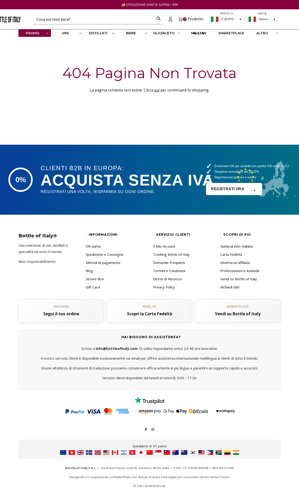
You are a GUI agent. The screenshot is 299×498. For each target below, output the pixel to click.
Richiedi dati (229, 287)
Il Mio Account (164, 246)
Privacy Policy (164, 287)
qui (157, 90)
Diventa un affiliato (235, 262)
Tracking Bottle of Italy (171, 254)
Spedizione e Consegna (104, 254)
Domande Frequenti (169, 262)
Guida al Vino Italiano (236, 246)
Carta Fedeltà (231, 254)
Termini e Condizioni (169, 270)
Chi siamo (93, 246)
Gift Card (93, 287)
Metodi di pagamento (103, 262)
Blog (89, 270)
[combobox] (94, 19)
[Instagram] (152, 429)
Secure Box (95, 279)
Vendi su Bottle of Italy (238, 279)
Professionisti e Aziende (239, 270)
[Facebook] (146, 429)
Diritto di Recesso (167, 279)
